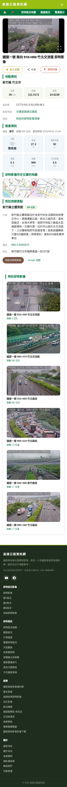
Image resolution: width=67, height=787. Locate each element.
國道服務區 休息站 (12, 711)
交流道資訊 (9, 716)
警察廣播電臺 (10, 726)
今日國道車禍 (10, 672)
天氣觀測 (7, 647)
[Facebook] (14, 578)
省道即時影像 (10, 613)
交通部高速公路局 (26, 111)
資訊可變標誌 (10, 667)
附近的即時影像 (13, 260)
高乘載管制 (9, 652)
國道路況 (45, 12)
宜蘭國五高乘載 (11, 657)
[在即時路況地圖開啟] (33, 188)
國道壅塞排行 (10, 662)
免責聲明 (7, 756)
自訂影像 (7, 701)
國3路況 (7, 603)
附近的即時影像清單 (28, 118)
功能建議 (7, 771)
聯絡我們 (7, 766)
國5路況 (7, 608)
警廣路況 (60, 12)
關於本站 (7, 751)
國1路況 (7, 598)
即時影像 (7, 593)
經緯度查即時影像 (12, 696)
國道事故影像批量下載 (14, 731)
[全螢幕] (59, 48)
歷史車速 (7, 691)
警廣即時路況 (10, 642)
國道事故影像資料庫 (13, 686)
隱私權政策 (9, 761)
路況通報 (7, 706)
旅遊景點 (7, 721)
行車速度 (7, 637)
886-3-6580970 (20, 244)
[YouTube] (6, 578)
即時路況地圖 (28, 12)
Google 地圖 (34, 260)
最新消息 (7, 746)
